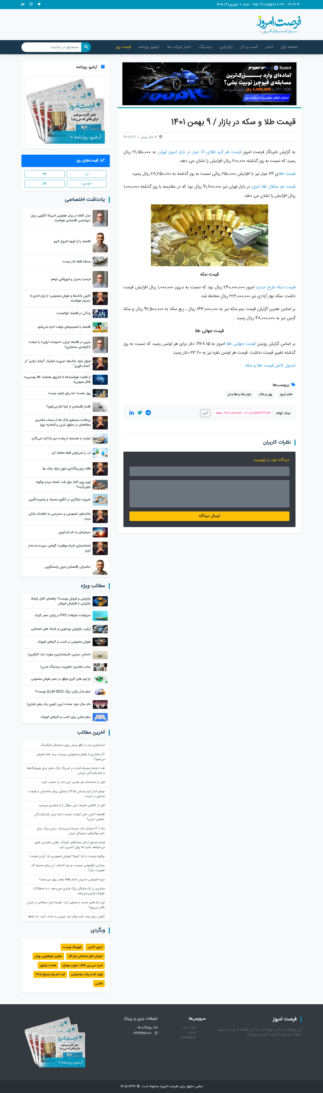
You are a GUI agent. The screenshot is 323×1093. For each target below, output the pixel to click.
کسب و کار (249, 47)
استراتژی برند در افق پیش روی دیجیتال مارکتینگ (72, 745)
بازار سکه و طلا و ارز (239, 394)
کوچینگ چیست (72, 947)
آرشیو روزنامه (148, 47)
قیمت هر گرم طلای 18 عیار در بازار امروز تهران (199, 152)
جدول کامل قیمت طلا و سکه (270, 365)
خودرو (87, 184)
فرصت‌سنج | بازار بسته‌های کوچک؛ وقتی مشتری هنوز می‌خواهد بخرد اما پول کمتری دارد (70, 845)
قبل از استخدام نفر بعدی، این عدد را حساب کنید (73, 782)
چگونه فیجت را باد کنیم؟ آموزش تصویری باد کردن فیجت (67, 856)
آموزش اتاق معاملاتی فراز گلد (85, 956)
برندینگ (205, 47)
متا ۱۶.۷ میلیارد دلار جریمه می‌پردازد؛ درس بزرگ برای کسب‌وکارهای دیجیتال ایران (71, 831)
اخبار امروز (286, 394)
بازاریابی (226, 47)
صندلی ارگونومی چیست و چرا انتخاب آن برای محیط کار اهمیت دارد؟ (68, 868)
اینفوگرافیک (188, 1037)
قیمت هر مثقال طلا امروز (273, 186)
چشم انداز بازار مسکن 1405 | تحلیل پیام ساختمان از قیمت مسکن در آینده (66, 794)
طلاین (99, 983)
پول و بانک (265, 394)
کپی (205, 413)
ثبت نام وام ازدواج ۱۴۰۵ (50, 974)
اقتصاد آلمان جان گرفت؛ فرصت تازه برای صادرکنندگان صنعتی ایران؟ (69, 817)
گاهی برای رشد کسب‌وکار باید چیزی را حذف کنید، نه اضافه (66, 916)
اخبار (269, 47)
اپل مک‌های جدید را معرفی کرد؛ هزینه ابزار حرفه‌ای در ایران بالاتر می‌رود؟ (66, 905)
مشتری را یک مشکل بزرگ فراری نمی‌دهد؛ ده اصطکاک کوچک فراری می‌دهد (69, 891)
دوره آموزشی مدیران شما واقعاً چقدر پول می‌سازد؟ (72, 879)
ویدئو (192, 1032)
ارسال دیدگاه (209, 516)
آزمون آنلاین (95, 947)
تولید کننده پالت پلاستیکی (87, 974)
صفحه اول (289, 47)
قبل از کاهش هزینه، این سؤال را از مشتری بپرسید (72, 805)
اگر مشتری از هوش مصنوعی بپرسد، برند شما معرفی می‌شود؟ (70, 757)
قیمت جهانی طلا (241, 344)
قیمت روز (123, 47)
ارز (87, 174)
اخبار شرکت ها (179, 47)
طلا (44, 174)
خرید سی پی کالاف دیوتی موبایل (82, 965)
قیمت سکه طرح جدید (275, 287)
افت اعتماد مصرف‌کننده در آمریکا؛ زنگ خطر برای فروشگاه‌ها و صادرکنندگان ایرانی (66, 771)
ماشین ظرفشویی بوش (48, 956)
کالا (44, 184)
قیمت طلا (287, 174)
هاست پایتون (48, 965)
